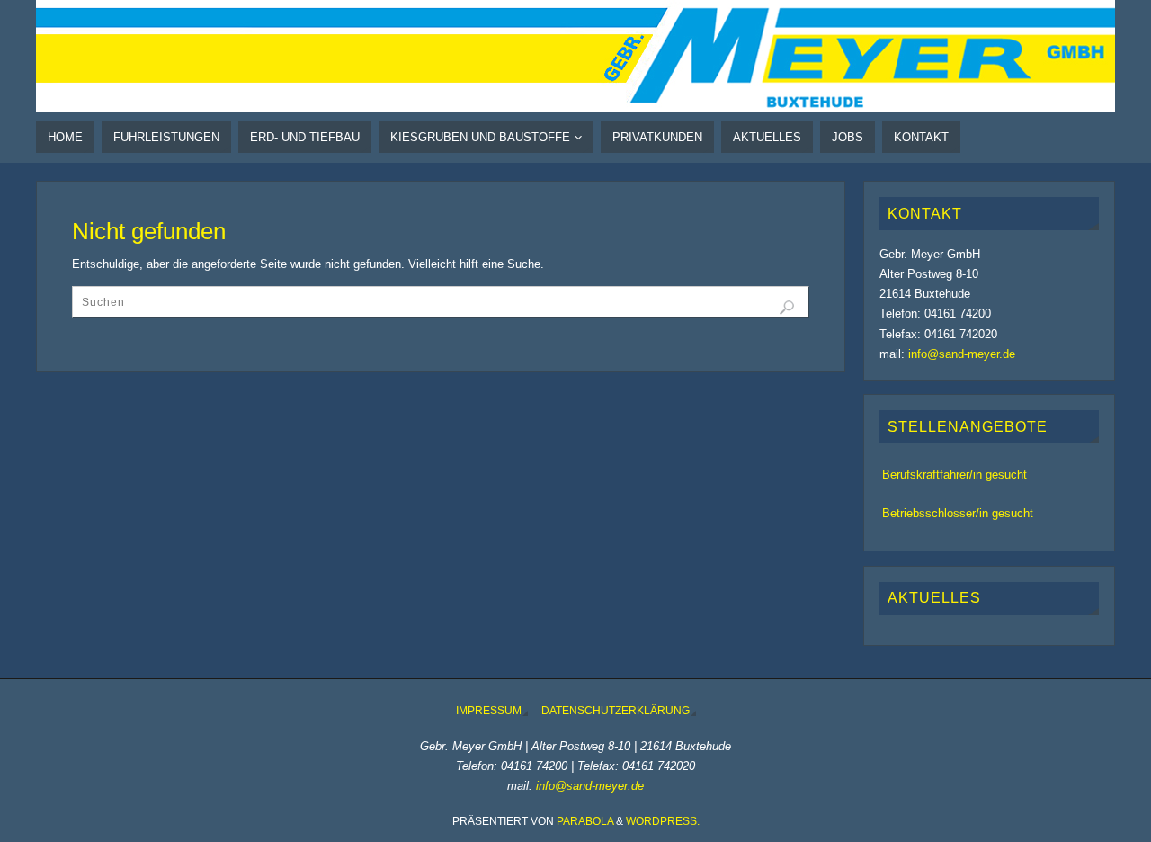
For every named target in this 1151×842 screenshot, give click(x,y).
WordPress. (663, 821)
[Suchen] (787, 308)
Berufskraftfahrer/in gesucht (954, 474)
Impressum (489, 710)
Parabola (585, 821)
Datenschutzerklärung (615, 710)
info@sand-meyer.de (961, 354)
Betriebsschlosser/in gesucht (957, 513)
